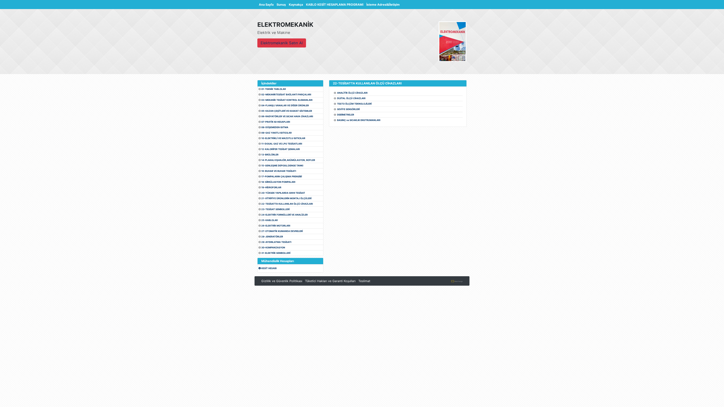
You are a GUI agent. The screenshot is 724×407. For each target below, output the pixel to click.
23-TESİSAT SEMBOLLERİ (275, 209)
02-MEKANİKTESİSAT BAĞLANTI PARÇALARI (286, 94)
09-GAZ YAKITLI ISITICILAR (276, 132)
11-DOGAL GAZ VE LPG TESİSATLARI (281, 143)
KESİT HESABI (269, 268)
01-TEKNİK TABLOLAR (273, 89)
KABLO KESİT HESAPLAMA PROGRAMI (334, 4)
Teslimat (364, 281)
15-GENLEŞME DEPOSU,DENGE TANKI (282, 165)
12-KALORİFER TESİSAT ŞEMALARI (280, 149)
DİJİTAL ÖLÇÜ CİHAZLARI (351, 98)
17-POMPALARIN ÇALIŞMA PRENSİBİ (281, 176)
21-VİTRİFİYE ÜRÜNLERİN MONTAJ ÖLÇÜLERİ (286, 198)
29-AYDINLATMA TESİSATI (276, 242)
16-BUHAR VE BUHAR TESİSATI (278, 171)
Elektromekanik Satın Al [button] (282, 43)
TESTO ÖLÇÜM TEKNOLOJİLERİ (354, 103)
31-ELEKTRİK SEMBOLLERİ (275, 253)
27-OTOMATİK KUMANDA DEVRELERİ (282, 231)
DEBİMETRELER (345, 114)
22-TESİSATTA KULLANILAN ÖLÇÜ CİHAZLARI (287, 203)
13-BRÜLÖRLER (269, 154)
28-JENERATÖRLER (272, 236)
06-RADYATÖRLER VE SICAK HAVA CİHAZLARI (287, 116)
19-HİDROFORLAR (271, 187)
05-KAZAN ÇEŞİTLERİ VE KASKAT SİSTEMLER (286, 110)
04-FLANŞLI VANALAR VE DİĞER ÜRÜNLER (285, 105)
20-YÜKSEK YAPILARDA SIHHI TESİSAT (283, 192)
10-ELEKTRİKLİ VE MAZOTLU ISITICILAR (283, 138)
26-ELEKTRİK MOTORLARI (275, 225)
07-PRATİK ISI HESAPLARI (275, 121)
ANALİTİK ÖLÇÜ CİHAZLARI (352, 92)
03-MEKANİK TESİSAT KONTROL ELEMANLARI (286, 100)
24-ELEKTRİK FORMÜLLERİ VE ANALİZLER (284, 214)
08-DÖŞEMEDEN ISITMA (274, 127)
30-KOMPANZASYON (273, 247)
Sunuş (281, 4)
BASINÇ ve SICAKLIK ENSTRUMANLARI (358, 120)
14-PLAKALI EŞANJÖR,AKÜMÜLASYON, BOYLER (288, 160)
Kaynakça (296, 4)
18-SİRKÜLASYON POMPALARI (278, 182)
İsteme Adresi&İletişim (383, 4)
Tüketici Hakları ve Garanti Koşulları (330, 281)
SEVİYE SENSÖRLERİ (348, 109)
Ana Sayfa (267, 4)
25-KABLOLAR (269, 220)
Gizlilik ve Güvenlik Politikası (281, 281)
